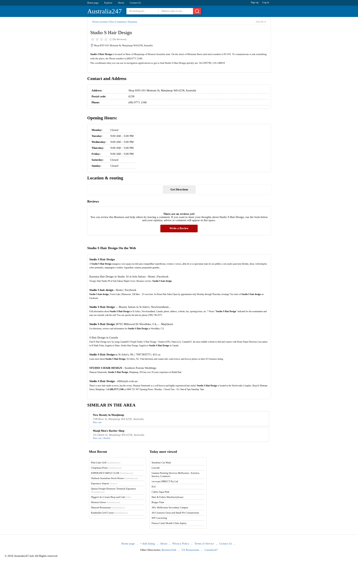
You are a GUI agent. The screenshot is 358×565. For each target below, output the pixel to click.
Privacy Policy (180, 543)
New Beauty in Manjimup (108, 414)
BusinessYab (169, 549)
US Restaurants (190, 549)
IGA (154, 486)
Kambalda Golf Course (109, 512)
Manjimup (132, 22)
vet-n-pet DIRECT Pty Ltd (165, 481)
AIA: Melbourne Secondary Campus (170, 507)
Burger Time (158, 502)
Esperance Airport (104, 483)
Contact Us (135, 2)
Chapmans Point (106, 467)
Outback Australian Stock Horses (114, 478)
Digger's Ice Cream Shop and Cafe (111, 497)
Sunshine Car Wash (161, 462)
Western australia (99, 22)
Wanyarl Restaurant (108, 507)
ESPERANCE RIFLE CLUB (112, 473)
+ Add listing (147, 543)
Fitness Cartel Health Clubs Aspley (169, 523)
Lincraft (156, 467)
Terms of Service (204, 543)
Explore (108, 2)
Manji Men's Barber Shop (108, 430)
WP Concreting (159, 518)
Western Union (105, 502)
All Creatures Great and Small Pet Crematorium (175, 512)
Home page (93, 2)
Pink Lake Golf (105, 462)
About (121, 2)
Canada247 (211, 549)
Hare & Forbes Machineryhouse (167, 497)
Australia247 (104, 11)
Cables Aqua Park (160, 491)
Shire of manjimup (117, 22)
